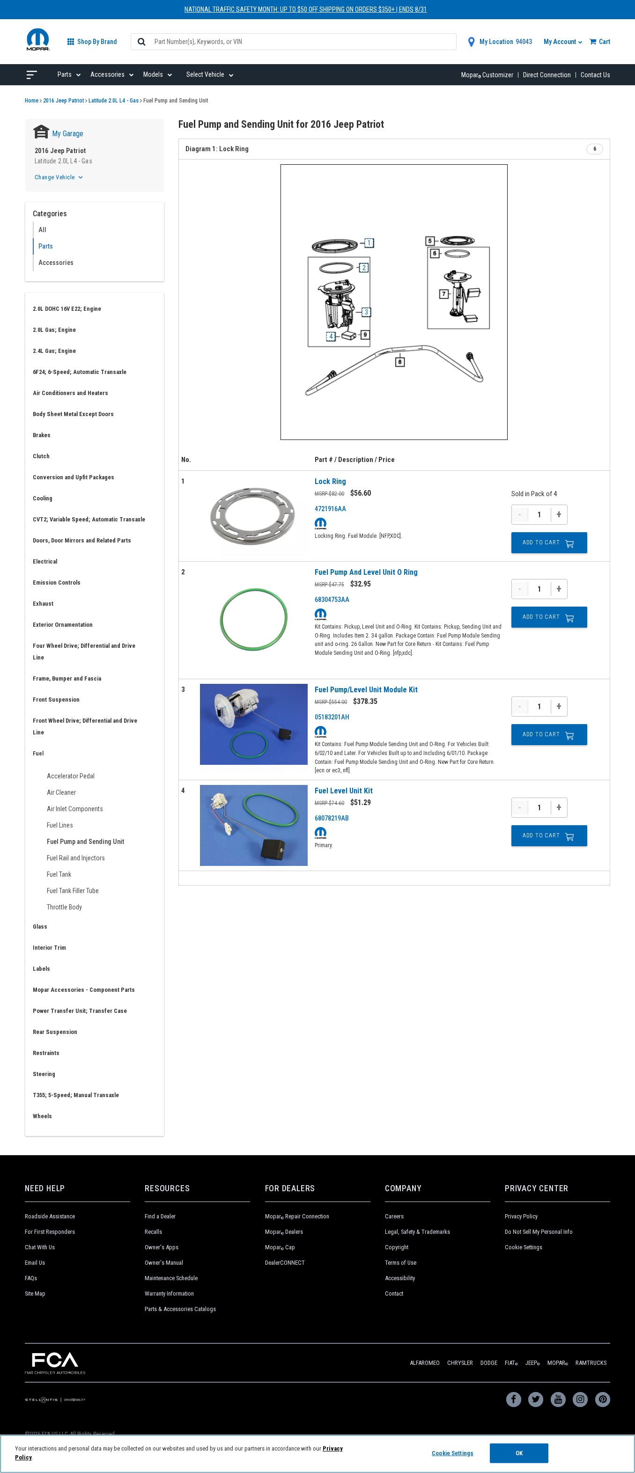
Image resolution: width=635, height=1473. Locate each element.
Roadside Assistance (50, 1216)
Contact (394, 1293)
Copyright (396, 1247)
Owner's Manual (164, 1262)
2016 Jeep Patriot (63, 100)
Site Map (35, 1293)
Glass (40, 926)
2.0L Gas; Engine (54, 329)
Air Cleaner (61, 792)
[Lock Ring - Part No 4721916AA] (254, 516)
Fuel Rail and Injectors (76, 858)
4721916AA (330, 509)
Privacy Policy (521, 1216)
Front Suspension (56, 699)
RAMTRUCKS (591, 1362)
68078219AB (332, 818)
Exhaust (43, 603)
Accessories (56, 262)
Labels (41, 968)
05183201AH (332, 717)
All (42, 230)
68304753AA (332, 599)
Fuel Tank (59, 874)
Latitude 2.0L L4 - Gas (114, 100)
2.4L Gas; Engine (54, 350)
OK (519, 1453)
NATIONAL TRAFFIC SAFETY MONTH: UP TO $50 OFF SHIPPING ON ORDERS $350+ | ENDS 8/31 (306, 9)
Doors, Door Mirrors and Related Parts (82, 540)
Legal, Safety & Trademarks (417, 1231)
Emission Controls (57, 582)
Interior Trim (49, 947)
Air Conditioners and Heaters (70, 392)
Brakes (42, 435)
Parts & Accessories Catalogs (180, 1308)
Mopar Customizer (487, 75)
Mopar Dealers (284, 1231)
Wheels (42, 1116)
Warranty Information (169, 1293)
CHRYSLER (460, 1362)
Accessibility (400, 1278)
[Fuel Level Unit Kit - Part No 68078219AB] (254, 825)
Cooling (42, 498)
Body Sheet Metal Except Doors (73, 414)
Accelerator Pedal (71, 776)
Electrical (45, 561)
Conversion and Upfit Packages (73, 477)
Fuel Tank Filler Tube (73, 890)
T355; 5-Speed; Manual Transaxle (76, 1095)
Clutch (41, 456)
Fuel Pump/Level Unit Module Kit (366, 689)
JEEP (532, 1362)
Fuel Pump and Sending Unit (85, 841)
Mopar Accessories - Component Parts (84, 989)
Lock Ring (330, 481)
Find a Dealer (160, 1216)
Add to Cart (541, 542)
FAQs (31, 1278)
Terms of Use (400, 1262)
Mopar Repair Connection (297, 1216)
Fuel (38, 753)
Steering (44, 1073)
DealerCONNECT (285, 1262)
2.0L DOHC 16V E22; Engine (67, 308)
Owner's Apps (161, 1247)
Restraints (46, 1052)
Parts (45, 246)
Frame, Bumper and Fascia (67, 678)
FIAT (511, 1362)
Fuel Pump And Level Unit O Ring (366, 572)
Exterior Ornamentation (63, 624)
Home (31, 100)
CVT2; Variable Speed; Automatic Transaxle (89, 519)
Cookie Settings (523, 1247)
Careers (394, 1216)
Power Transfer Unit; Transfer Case (80, 1010)
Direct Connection (547, 75)
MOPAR (557, 1362)
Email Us (35, 1262)
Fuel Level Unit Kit (344, 790)
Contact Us (595, 75)
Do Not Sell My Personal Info (539, 1231)
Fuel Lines (60, 825)
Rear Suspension (55, 1031)
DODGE (488, 1362)
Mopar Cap (280, 1247)
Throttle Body (64, 907)
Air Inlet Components (75, 809)
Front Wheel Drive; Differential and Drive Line (85, 726)
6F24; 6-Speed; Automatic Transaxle (79, 371)
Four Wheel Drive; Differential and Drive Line (84, 651)
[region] (317, 1454)
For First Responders (50, 1231)
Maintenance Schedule (171, 1278)
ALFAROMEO (425, 1362)
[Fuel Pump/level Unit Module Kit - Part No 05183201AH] (254, 724)
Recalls (153, 1231)
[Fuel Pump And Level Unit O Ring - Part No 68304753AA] (254, 620)
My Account (560, 41)
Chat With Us (40, 1247)
